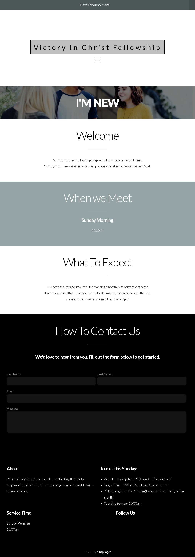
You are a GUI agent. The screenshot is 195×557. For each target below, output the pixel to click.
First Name (14, 374)
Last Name (105, 374)
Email (10, 391)
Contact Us (97, 442)
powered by (97, 552)
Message (12, 408)
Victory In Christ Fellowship (97, 47)
